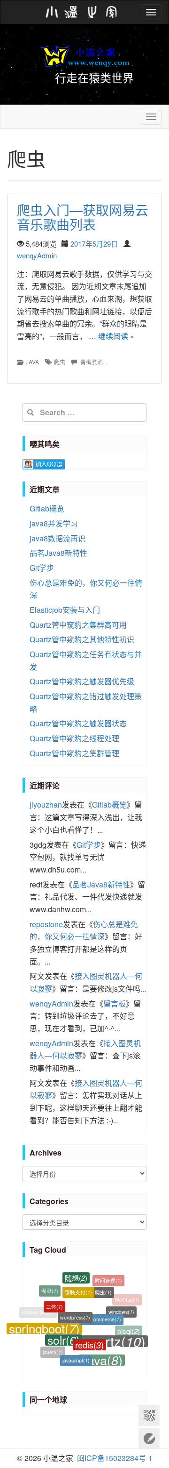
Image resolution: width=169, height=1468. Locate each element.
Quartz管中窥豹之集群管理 (74, 753)
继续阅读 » (116, 336)
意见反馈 (149, 1438)
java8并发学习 (54, 523)
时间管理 (108, 1279)
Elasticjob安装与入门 (65, 609)
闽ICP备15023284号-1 (115, 1458)
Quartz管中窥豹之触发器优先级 (82, 681)
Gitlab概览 (47, 508)
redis (89, 1339)
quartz (114, 1337)
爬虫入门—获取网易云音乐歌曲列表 (82, 217)
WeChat (127, 1299)
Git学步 (42, 567)
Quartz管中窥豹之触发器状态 (78, 723)
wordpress (75, 1311)
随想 (76, 1275)
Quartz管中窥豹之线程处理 (74, 738)
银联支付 (78, 1287)
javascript (76, 1357)
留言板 (114, 1003)
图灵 (49, 1289)
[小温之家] (82, 12)
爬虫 (59, 362)
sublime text (38, 1311)
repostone (46, 924)
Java (32, 362)
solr (63, 1335)
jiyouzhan (46, 804)
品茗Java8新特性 (58, 552)
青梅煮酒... (93, 362)
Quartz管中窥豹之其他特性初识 (82, 639)
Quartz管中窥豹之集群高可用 (78, 624)
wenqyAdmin (37, 255)
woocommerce (101, 1313)
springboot (44, 1325)
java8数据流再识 (57, 538)
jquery (53, 1350)
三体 (54, 1302)
